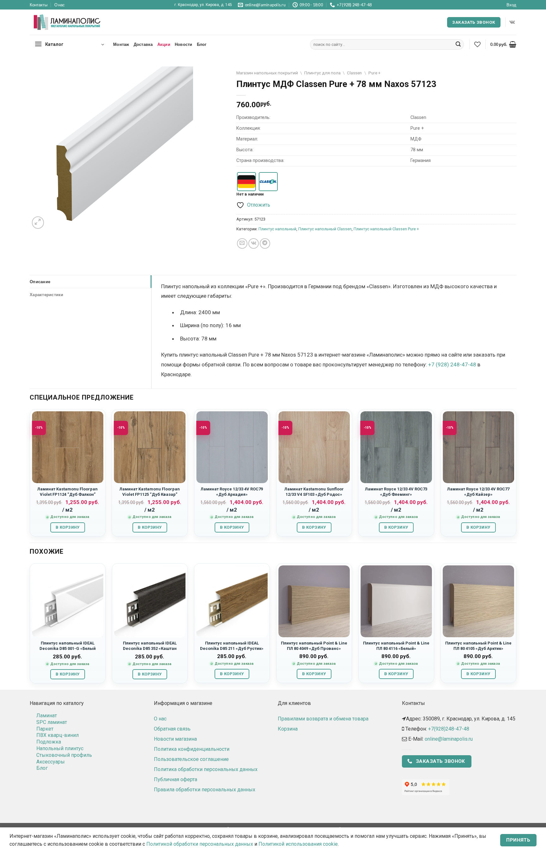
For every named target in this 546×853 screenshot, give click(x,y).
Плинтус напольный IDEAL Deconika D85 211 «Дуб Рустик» (232, 646)
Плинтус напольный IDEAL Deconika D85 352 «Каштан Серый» (150, 649)
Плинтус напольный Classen (325, 229)
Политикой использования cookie (298, 844)
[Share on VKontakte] (253, 243)
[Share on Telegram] (265, 243)
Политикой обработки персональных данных (199, 844)
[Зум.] (38, 222)
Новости (183, 44)
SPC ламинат (51, 722)
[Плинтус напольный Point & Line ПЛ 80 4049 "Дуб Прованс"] (314, 601)
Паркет (44, 729)
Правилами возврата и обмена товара (323, 719)
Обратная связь (172, 729)
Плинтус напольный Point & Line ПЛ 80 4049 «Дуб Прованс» (314, 646)
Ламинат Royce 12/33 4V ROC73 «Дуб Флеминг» (396, 492)
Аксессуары (50, 762)
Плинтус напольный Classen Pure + (386, 229)
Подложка (48, 742)
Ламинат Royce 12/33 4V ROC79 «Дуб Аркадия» (232, 492)
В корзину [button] (67, 527)
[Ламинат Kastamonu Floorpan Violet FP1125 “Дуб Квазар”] (149, 447)
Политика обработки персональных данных (206, 769)
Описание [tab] (40, 281)
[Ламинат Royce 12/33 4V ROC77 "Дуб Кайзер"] (478, 447)
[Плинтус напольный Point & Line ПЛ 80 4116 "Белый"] (396, 601)
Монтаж (121, 44)
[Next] (516, 475)
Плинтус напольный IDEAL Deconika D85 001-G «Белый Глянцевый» (67, 649)
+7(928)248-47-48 (448, 729)
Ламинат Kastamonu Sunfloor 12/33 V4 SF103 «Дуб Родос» (314, 492)
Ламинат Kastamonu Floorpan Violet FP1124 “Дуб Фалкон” (67, 492)
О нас (59, 4)
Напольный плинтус (59, 748)
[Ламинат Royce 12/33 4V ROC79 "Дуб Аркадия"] (232, 447)
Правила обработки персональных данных (204, 790)
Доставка (143, 44)
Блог (202, 44)
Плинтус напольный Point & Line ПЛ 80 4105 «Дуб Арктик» (478, 646)
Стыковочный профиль (64, 755)
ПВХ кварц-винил (57, 735)
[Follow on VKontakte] (512, 22)
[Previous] (30, 475)
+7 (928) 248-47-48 (452, 364)
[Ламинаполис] (67, 22)
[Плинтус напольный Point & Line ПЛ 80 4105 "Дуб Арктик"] (478, 601)
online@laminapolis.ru (449, 739)
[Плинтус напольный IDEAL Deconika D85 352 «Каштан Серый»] (149, 601)
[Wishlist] (477, 44)
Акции (163, 44)
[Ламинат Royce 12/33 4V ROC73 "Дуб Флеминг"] (396, 447)
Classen (354, 72)
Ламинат (46, 716)
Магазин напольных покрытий (267, 72)
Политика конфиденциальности (191, 749)
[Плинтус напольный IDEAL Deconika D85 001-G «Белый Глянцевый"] (67, 601)
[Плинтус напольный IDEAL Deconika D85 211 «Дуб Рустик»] (232, 601)
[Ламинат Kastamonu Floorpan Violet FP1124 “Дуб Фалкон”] (67, 447)
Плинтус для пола (322, 72)
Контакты (38, 4)
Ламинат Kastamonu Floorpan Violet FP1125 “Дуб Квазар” (149, 492)
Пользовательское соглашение (191, 759)
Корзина (288, 729)
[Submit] (458, 44)
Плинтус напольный (277, 229)
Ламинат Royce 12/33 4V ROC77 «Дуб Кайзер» (478, 492)
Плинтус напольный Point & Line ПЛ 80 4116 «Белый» (396, 646)
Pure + (374, 72)
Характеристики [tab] (47, 294)
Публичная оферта (175, 779)
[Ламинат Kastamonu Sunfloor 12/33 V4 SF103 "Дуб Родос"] (314, 447)
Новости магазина (175, 739)
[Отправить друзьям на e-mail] (242, 243)
